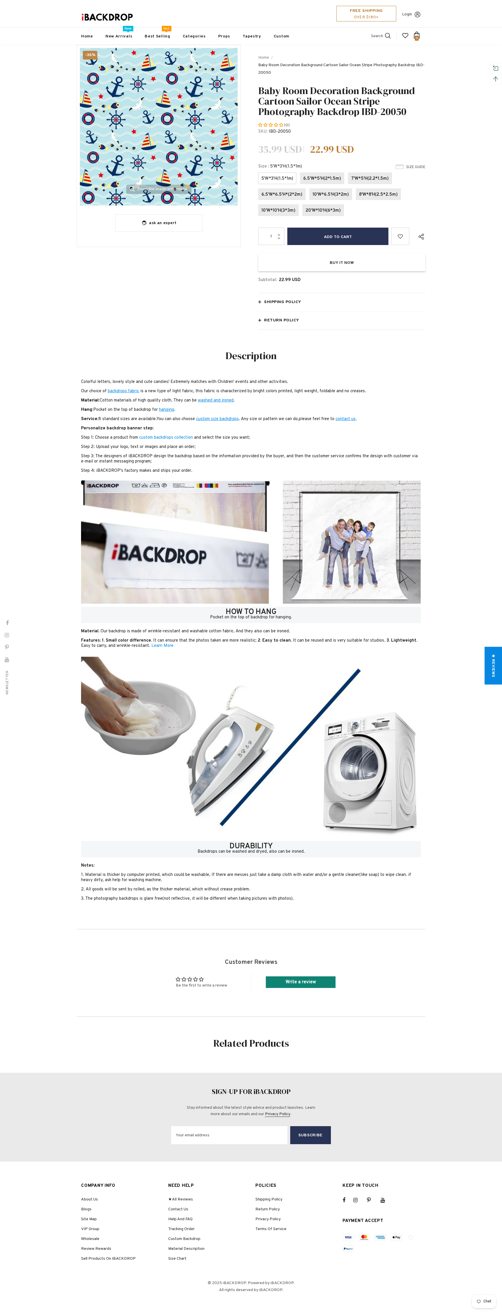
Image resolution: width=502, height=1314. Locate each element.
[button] (271, 125)
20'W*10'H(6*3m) (323, 210)
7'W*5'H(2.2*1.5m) (370, 178)
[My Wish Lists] (405, 37)
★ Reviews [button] (493, 665)
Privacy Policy (277, 1114)
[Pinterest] (372, 1200)
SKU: (263, 131)
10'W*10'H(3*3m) (278, 210)
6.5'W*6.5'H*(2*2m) (281, 194)
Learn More (162, 646)
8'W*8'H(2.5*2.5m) (378, 194)
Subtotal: (267, 280)
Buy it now (342, 262)
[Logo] (107, 17)
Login (407, 14)
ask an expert (162, 223)
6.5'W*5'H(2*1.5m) (322, 178)
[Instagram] (358, 1200)
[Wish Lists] (400, 236)
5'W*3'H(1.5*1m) (277, 178)
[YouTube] (386, 1200)
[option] (159, 127)
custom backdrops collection (166, 437)
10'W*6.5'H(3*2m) (331, 194)
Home (263, 57)
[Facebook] (348, 1200)
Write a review (301, 982)
